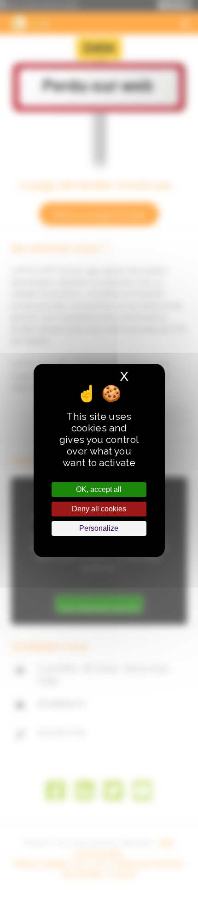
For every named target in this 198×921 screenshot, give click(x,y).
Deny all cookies (99, 509)
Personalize (98, 528)
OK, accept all (99, 489)
